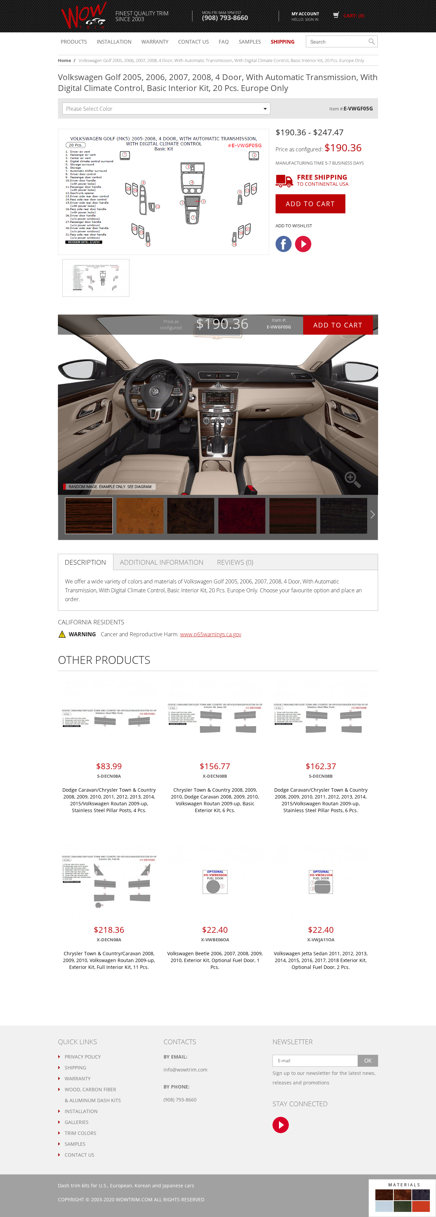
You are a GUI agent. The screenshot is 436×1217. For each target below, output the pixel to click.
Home (64, 60)
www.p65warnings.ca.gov (210, 634)
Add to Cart (310, 203)
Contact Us (79, 1155)
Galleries (77, 1122)
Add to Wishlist (294, 226)
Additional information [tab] (161, 562)
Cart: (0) (353, 15)
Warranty (154, 41)
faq (224, 41)
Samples (250, 41)
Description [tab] (85, 562)
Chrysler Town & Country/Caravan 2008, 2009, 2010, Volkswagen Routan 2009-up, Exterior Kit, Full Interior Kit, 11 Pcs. (109, 960)
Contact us (193, 41)
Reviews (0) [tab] (235, 562)
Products (74, 41)
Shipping (75, 1067)
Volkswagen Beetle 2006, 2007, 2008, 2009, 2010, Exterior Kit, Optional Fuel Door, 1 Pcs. (215, 960)
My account (305, 16)
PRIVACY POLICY (83, 1056)
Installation (114, 41)
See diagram (139, 486)
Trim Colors (80, 1133)
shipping (283, 41)
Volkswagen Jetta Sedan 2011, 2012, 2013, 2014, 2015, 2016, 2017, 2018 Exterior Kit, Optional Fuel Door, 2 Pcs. (321, 960)
